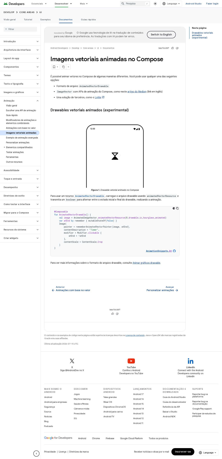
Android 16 (138, 399)
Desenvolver (61, 3)
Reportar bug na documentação (200, 402)
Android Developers (59, 48)
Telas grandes (110, 397)
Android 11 (138, 423)
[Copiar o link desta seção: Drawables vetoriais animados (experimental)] (132, 110)
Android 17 (138, 394)
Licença (62, 452)
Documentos (66, 19)
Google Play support (202, 408)
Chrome (96, 438)
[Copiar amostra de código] (177, 208)
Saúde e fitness (81, 403)
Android (48, 397)
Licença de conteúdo (135, 335)
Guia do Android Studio (174, 397)
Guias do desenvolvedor (174, 402)
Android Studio (194, 3)
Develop (9, 12)
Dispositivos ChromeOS (114, 406)
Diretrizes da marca (79, 452)
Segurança (49, 406)
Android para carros (113, 411)
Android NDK (169, 416)
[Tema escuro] (174, 208)
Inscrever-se (183, 451)
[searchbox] (20, 29)
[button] (18, 41)
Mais (82, 3)
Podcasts (48, 426)
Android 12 (138, 418)
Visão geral (10, 19)
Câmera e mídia (81, 408)
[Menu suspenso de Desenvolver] (72, 3)
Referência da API (171, 406)
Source (47, 411)
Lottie (98, 97)
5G (75, 418)
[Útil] (172, 48)
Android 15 (138, 403)
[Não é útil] (177, 48)
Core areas (27, 12)
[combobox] (135, 3)
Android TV (108, 416)
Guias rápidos (88, 19)
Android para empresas (55, 402)
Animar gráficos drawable (146, 262)
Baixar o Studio (170, 411)
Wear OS (107, 402)
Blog (46, 421)
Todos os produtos (158, 438)
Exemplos (45, 19)
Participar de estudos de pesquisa (204, 414)
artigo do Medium (136, 91)
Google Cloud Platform (131, 438)
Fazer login (212, 3)
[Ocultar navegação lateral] (36, 454)
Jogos (77, 394)
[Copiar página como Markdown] (63, 66)
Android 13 (138, 413)
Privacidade (79, 413)
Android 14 (138, 408)
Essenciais (37, 3)
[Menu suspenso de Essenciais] (47, 3)
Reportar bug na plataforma (200, 395)
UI (40, 12)
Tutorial (28, 19)
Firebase (110, 438)
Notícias (48, 416)
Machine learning (82, 399)
